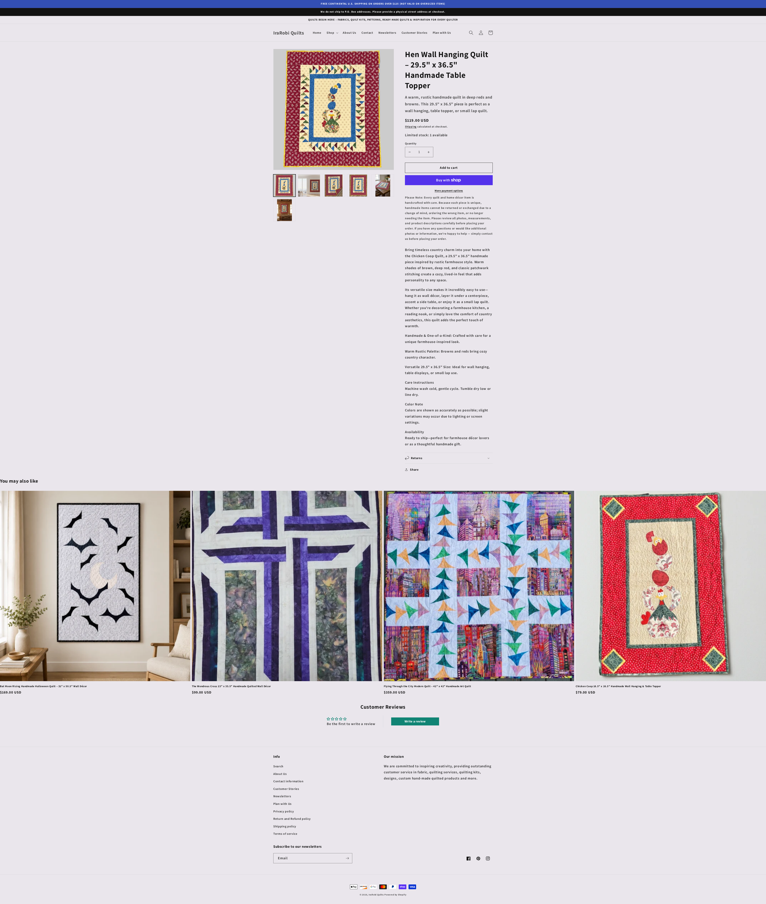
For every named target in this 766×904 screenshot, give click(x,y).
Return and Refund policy (292, 819)
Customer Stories (286, 789)
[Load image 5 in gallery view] (383, 185)
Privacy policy (283, 811)
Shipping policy (284, 826)
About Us (280, 774)
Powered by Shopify (395, 894)
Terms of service (285, 834)
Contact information (288, 781)
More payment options (449, 190)
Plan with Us (282, 804)
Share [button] (414, 469)
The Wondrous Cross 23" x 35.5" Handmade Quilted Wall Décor (231, 686)
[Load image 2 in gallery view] (309, 185)
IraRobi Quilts (376, 894)
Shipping (411, 126)
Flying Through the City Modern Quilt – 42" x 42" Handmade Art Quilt (427, 686)
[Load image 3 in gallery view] (333, 185)
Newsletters (282, 796)
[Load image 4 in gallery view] (358, 185)
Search (278, 766)
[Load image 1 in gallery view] (284, 185)
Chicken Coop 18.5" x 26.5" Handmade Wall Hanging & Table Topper (618, 686)
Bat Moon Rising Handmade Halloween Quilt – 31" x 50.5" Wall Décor (43, 686)
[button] (332, 32)
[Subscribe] (347, 858)
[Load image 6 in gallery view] (284, 210)
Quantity (411, 143)
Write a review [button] (415, 721)
